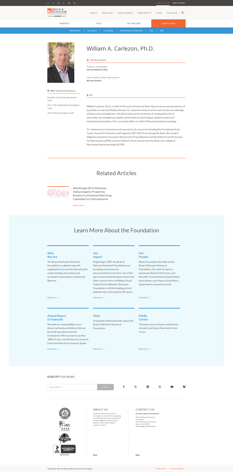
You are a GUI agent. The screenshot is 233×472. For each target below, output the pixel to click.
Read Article (78, 205)
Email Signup (172, 13)
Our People (108, 30)
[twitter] (135, 386)
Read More (143, 297)
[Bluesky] (74, 2)
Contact (159, 13)
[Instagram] (63, 2)
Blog (99, 23)
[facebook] (123, 386)
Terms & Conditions (176, 469)
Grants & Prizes (179, 3)
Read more (52, 297)
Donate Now (168, 23)
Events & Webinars (125, 13)
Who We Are (74, 30)
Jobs (162, 30)
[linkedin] (148, 386)
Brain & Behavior (163, 3)
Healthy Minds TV (144, 13)
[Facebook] (48, 2)
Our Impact (92, 30)
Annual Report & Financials (131, 30)
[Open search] (182, 13)
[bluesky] (182, 386)
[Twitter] (53, 2)
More (95, 455)
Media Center (107, 13)
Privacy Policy (160, 469)
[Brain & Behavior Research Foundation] (57, 12)
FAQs (96, 315)
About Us (94, 13)
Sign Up (105, 387)
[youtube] (172, 386)
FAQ (151, 30)
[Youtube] (69, 2)
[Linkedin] (58, 2)
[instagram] (160, 386)
